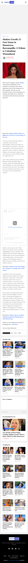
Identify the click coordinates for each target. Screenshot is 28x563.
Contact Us (22, 556)
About (9, 556)
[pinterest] (15, 548)
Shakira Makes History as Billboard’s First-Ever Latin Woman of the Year (14, 135)
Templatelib (21, 560)
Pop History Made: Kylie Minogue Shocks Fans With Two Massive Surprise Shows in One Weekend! (20, 353)
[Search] (26, 2)
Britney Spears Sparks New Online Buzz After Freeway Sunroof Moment (20, 389)
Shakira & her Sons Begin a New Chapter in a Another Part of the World (14, 268)
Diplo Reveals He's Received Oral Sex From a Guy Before (7, 509)
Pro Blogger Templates (14, 560)
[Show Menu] (2, 2)
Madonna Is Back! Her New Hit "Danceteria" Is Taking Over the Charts (8, 389)
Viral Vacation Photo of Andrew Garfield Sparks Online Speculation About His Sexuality (8, 525)
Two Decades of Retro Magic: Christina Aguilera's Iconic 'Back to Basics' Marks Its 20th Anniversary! (8, 352)
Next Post (24, 412)
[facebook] (9, 548)
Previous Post (5, 412)
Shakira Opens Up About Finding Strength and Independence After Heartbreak (13, 317)
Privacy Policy (15, 556)
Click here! (15, 324)
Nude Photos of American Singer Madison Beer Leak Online (7, 475)
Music (7, 36)
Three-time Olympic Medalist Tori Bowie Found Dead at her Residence (19, 475)
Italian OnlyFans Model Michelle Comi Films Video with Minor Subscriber (19, 492)
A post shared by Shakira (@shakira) (15, 242)
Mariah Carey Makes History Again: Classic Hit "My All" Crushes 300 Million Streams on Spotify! (8, 372)
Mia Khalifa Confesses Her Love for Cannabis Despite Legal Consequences (20, 457)
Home (4, 36)
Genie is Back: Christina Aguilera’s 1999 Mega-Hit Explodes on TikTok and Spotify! (19, 372)
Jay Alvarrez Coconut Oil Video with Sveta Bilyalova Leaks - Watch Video (20, 525)
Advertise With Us (14, 557)
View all (23, 339)
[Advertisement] (14, 19)
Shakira (22, 82)
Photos (15, 333)
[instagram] (19, 548)
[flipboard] (12, 548)
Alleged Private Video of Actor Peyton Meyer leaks (20, 509)
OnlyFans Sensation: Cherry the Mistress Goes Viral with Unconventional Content (7, 458)
